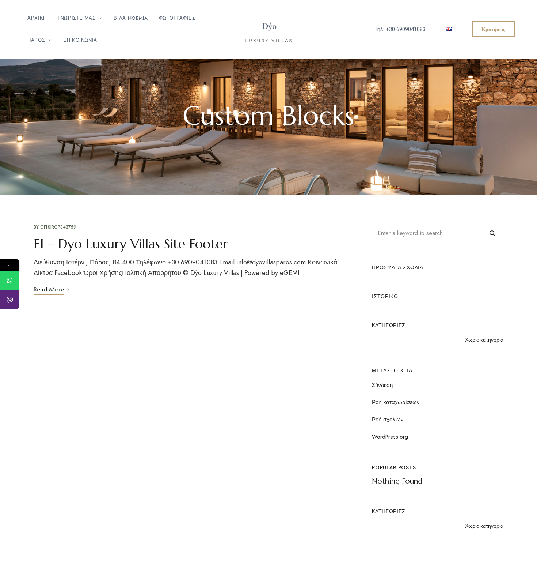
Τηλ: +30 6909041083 (400, 29)
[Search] (492, 233)
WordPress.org (390, 437)
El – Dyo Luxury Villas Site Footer (131, 244)
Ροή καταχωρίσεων (396, 402)
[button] (493, 29)
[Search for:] (437, 233)
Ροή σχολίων (388, 419)
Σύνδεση (382, 385)
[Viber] (9, 299)
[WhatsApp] (9, 280)
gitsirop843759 (58, 227)
